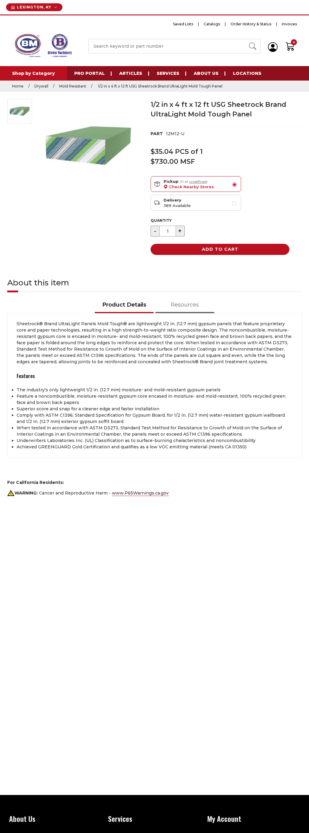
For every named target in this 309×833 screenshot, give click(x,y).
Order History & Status (251, 24)
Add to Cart (220, 249)
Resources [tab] (185, 304)
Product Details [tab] (124, 304)
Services (168, 73)
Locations (247, 73)
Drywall (41, 86)
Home (18, 86)
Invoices (289, 24)
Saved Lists (183, 24)
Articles (130, 73)
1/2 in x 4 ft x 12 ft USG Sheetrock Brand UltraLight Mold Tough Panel (159, 86)
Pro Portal (89, 73)
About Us (206, 73)
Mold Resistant (72, 86)
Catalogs (212, 24)
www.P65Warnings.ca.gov (140, 493)
